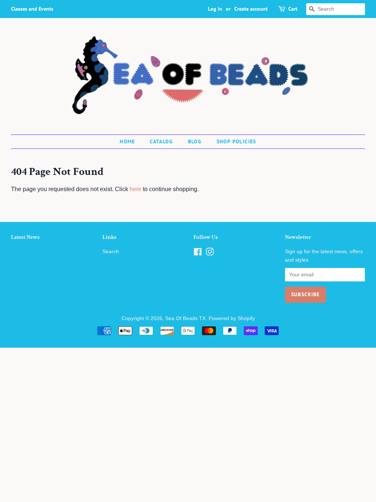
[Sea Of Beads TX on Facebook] (198, 253)
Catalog (161, 141)
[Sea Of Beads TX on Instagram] (210, 253)
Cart (292, 9)
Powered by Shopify (232, 318)
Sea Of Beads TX (185, 318)
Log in (215, 9)
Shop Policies (236, 141)
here (135, 189)
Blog (195, 141)
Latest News (25, 237)
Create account (251, 9)
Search (110, 251)
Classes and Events (32, 9)
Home (127, 141)
